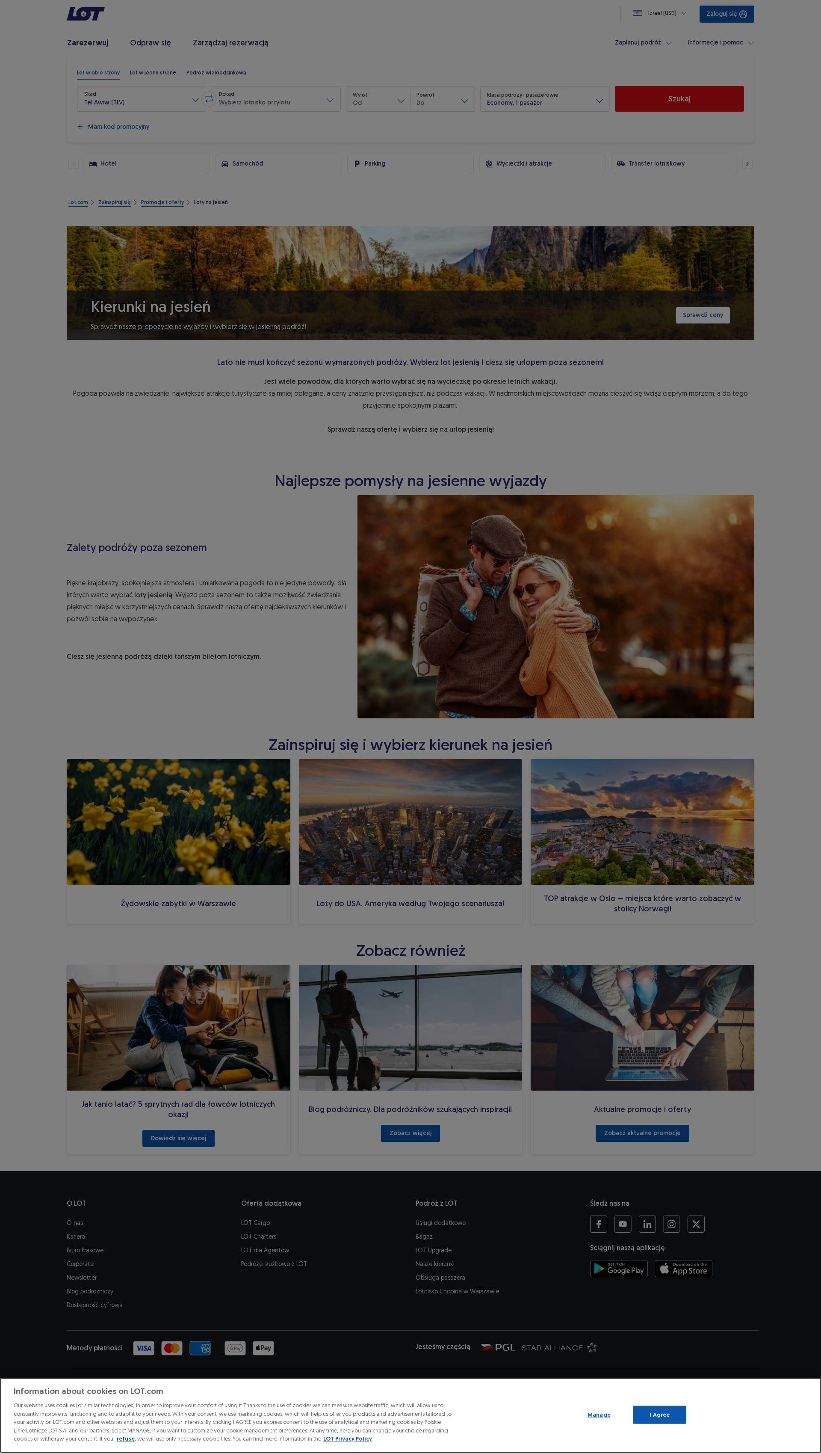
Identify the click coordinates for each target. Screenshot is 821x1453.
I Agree (660, 1414)
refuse (126, 1438)
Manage (599, 1414)
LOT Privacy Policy (347, 1438)
